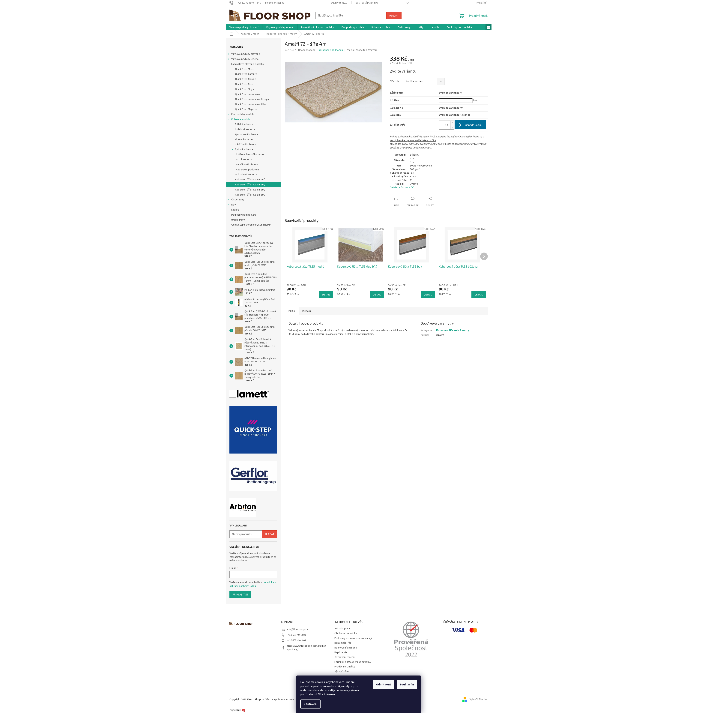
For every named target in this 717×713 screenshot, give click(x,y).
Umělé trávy (238, 220)
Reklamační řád (342, 643)
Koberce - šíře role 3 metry (250, 190)
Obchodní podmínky (366, 3)
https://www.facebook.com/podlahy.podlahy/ (306, 647)
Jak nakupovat (339, 3)
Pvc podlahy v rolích (242, 114)
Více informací (327, 694)
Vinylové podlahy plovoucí (245, 54)
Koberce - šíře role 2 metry (250, 195)
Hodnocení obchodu (345, 648)
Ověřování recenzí (344, 657)
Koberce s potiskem (247, 170)
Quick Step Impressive (248, 94)
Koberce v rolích (240, 119)
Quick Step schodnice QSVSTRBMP (251, 225)
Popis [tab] (291, 311)
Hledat (394, 15)
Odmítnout (383, 684)
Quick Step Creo (244, 84)
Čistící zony (237, 200)
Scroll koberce (244, 159)
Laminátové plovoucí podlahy (247, 64)
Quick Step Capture (246, 74)
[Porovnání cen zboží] (237, 710)
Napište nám (341, 652)
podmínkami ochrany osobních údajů (252, 584)
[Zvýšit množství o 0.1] (452, 123)
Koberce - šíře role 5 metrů (250, 179)
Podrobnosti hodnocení (330, 50)
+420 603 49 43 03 (296, 635)
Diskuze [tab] (306, 311)
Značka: (362, 50)
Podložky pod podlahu (243, 215)
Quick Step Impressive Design (252, 99)
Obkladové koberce (246, 174)
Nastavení (310, 704)
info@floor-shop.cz (297, 629)
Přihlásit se (240, 594)
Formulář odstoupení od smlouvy (352, 662)
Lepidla (235, 210)
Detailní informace (400, 187)
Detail (326, 294)
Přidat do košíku (473, 124)
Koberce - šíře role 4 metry (250, 185)
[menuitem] (244, 27)
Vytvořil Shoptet (479, 699)
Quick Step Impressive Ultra (250, 104)
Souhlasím (407, 684)
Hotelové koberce (245, 129)
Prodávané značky (344, 667)
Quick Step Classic (245, 79)
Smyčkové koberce (247, 164)
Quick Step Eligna (245, 89)
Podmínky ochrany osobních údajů (353, 638)
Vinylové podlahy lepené (245, 59)
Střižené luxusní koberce (250, 154)
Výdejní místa (341, 671)
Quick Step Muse (244, 69)
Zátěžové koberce (245, 144)
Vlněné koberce (244, 139)
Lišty (234, 205)
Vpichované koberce (246, 134)
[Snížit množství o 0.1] (452, 127)
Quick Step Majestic (246, 109)
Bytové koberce (244, 149)
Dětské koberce (244, 124)
